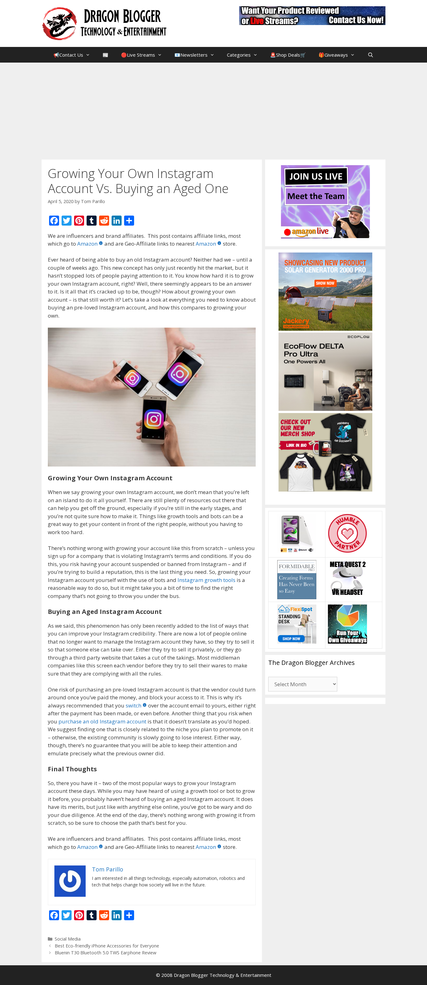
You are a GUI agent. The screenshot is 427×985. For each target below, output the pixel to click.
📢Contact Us (68, 55)
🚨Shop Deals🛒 (288, 55)
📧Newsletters (191, 55)
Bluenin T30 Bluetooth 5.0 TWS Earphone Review (105, 953)
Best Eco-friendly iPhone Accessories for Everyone (107, 946)
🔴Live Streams (138, 55)
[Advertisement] (213, 109)
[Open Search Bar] (370, 55)
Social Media (68, 939)
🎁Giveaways (333, 55)
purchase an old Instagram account (102, 721)
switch (133, 705)
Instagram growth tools (206, 580)
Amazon (87, 243)
